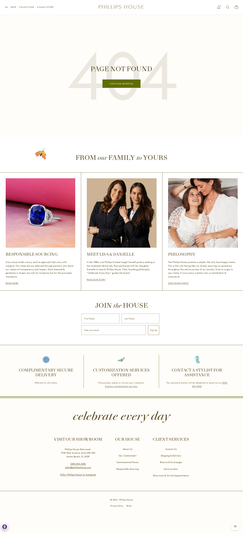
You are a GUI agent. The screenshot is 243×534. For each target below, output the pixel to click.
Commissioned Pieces (128, 462)
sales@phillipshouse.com (78, 467)
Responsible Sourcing (128, 468)
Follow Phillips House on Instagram (78, 474)
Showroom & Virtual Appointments (171, 475)
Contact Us (171, 449)
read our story (96, 279)
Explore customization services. (121, 386)
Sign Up (153, 330)
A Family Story (45, 7)
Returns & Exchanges (171, 462)
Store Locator (171, 468)
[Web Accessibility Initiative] (4, 526)
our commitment (178, 283)
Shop (13, 7)
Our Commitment (128, 455)
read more (12, 283)
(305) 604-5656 (78, 463)
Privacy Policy (116, 505)
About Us (127, 449)
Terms (129, 505)
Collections (26, 7)
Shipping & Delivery (171, 455)
